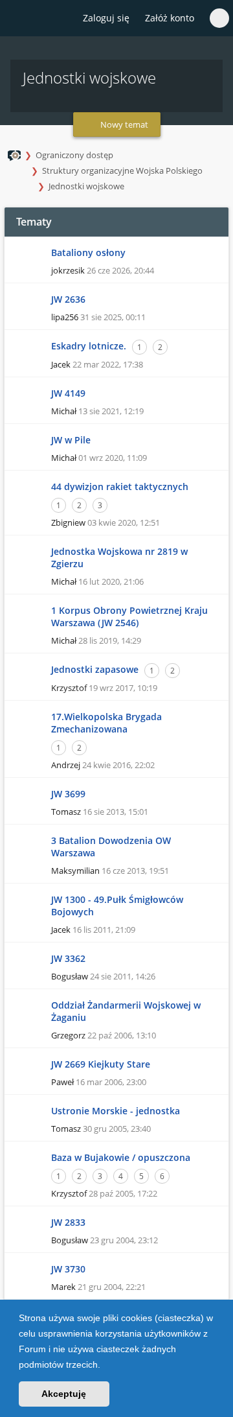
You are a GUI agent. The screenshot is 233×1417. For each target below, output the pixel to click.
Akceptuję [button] (63, 1393)
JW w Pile (71, 440)
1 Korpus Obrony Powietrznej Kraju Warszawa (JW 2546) (129, 616)
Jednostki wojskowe (86, 186)
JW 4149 (68, 393)
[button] (105, 1366)
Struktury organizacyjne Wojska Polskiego (122, 170)
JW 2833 (68, 1222)
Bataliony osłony (88, 252)
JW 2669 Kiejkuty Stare (100, 1064)
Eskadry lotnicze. (88, 346)
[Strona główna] (17, 18)
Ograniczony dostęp (74, 155)
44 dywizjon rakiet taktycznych (119, 486)
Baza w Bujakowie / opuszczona (120, 1157)
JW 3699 (68, 794)
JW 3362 (68, 958)
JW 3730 (68, 1269)
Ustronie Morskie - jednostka (115, 1111)
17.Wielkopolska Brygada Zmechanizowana (106, 722)
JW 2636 (68, 299)
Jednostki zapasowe (95, 669)
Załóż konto (169, 18)
